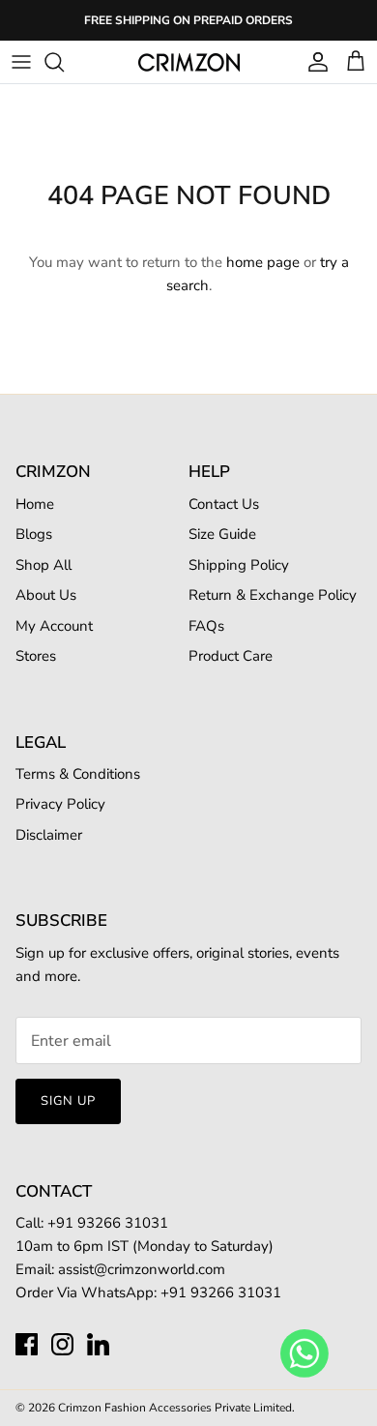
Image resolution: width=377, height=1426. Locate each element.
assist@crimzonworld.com (141, 1269)
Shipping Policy (238, 565)
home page (263, 262)
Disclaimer (48, 835)
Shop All (43, 565)
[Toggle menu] (21, 62)
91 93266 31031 (112, 1223)
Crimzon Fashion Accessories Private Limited (175, 1407)
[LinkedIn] (98, 1344)
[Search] (64, 62)
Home (34, 504)
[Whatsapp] (304, 1352)
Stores (35, 656)
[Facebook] (26, 1344)
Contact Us (223, 504)
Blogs (33, 534)
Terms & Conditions (77, 774)
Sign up (68, 1101)
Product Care (230, 656)
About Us (45, 595)
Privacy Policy (60, 804)
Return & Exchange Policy (272, 595)
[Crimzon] (189, 62)
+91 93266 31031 (220, 1292)
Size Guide (222, 534)
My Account (54, 626)
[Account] (313, 62)
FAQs (206, 626)
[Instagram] (62, 1344)
